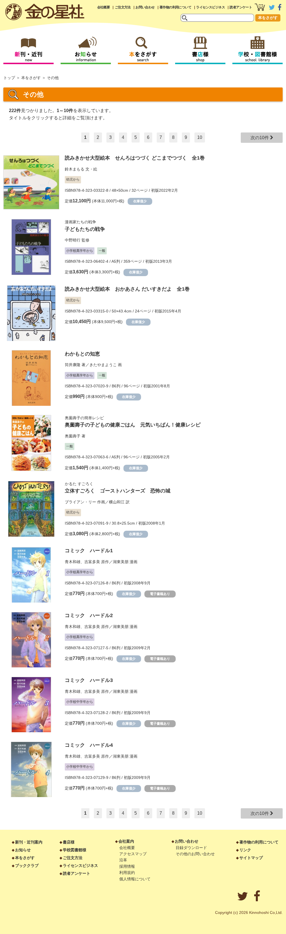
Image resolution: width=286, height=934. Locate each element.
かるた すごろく (79, 484)
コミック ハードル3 (89, 680)
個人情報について (135, 879)
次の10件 (260, 137)
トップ (9, 77)
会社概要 (103, 7)
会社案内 (126, 841)
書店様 (69, 842)
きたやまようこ (103, 364)
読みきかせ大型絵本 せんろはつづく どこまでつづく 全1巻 (135, 158)
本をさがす (268, 17)
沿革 (123, 860)
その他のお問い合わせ (195, 854)
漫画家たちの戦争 (80, 222)
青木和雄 (72, 562)
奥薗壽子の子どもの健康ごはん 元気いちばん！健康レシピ (133, 425)
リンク (245, 850)
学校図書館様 (74, 850)
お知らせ (23, 850)
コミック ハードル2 (89, 615)
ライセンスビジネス (210, 7)
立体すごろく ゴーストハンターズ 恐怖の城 (117, 491)
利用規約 (127, 872)
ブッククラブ (27, 865)
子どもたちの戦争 (85, 229)
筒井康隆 (72, 364)
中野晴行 (72, 240)
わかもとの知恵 (82, 354)
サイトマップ (251, 857)
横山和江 (117, 502)
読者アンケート (241, 7)
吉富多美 (92, 562)
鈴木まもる (74, 169)
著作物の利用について (175, 7)
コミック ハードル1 (89, 550)
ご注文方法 (123, 7)
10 (199, 137)
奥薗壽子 (72, 436)
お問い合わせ (144, 7)
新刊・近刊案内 (28, 842)
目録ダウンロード (191, 847)
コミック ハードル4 (89, 745)
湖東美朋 (120, 562)
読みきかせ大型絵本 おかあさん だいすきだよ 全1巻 (127, 289)
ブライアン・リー (80, 502)
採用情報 (127, 866)
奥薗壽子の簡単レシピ (84, 418)
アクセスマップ (133, 854)
